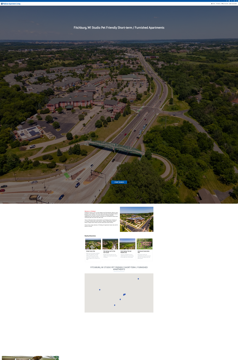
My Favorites (225, 3)
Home (213, 3)
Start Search (119, 182)
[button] (99, 290)
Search (219, 3)
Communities (234, 3)
